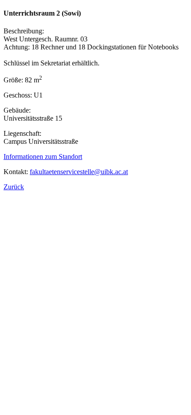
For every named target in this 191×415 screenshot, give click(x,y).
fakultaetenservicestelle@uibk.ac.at (79, 171)
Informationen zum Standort (43, 156)
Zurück (14, 187)
